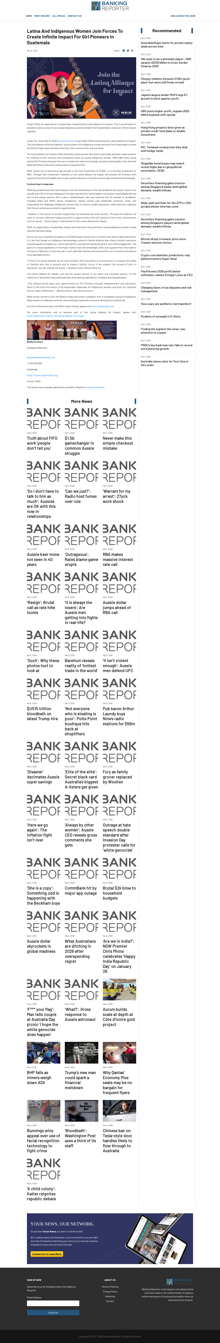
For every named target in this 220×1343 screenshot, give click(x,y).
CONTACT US (74, 15)
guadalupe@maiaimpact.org (41, 357)
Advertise (110, 1296)
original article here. (95, 387)
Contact (110, 1301)
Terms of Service (110, 1286)
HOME (29, 15)
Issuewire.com (65, 140)
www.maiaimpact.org (103, 306)
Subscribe (53, 1312)
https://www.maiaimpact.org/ (42, 375)
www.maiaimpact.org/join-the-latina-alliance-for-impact (55, 315)
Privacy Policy (110, 1291)
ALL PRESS (59, 15)
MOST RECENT (42, 15)
